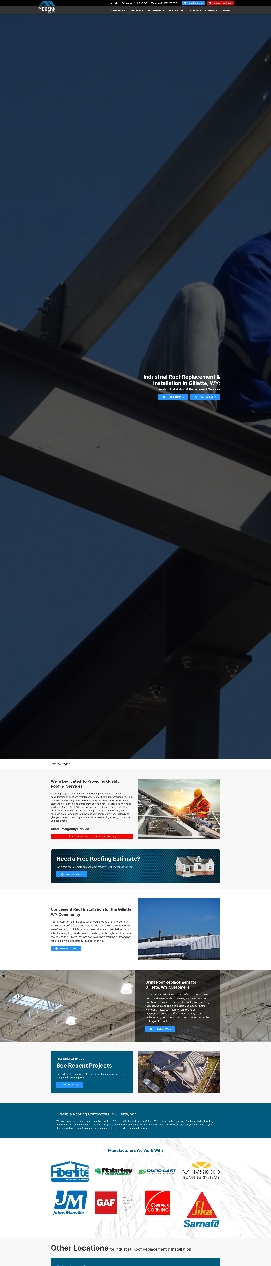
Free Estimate (195, 3)
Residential (176, 10)
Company (211, 10)
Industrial (137, 10)
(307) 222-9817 (170, 3)
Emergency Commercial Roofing (91, 836)
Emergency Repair (222, 3)
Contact (227, 10)
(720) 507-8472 (141, 3)
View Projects (69, 1084)
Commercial (118, 10)
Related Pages (60, 764)
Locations (194, 10)
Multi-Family (156, 10)
